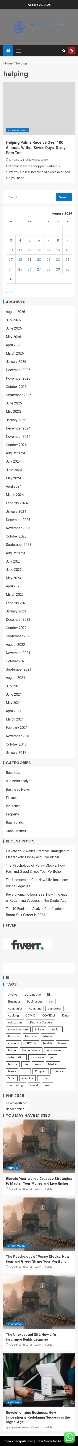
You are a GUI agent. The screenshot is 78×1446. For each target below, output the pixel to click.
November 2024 (18, 437)
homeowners (31, 1050)
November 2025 (18, 378)
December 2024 (18, 428)
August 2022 (15, 645)
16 (67, 250)
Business (13, 773)
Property (12, 814)
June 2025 (14, 403)
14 (48, 250)
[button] (18, 50)
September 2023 (18, 545)
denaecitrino (15, 1109)
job (52, 1057)
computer (54, 1008)
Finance (12, 798)
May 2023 (13, 578)
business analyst (19, 781)
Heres (62, 1043)
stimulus (27, 1078)
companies (15, 1008)
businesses (34, 1001)
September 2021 (18, 669)
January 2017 (16, 753)
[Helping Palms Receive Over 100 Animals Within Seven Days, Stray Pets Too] (39, 108)
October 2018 (16, 744)
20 (39, 259)
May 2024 (13, 478)
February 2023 (17, 603)
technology (16, 1085)
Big (49, 994)
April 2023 (13, 586)
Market (53, 1064)
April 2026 (13, 345)
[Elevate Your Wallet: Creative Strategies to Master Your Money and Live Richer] (39, 1146)
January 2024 (16, 511)
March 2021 (15, 719)
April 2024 (13, 486)
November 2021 (18, 653)
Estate (39, 1029)
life (26, 1064)
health (47, 1043)
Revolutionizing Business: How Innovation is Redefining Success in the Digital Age (38, 1417)
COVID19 (49, 1015)
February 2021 (17, 728)
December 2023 (18, 520)
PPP (25, 1071)
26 (29, 269)
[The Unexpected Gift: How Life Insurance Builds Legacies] (39, 1302)
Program (40, 1071)
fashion (55, 1029)
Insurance (13, 806)
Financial (31, 1036)
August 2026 (15, 312)
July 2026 (13, 320)
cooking (13, 1015)
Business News (17, 130)
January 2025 (16, 420)
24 (11, 269)
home (12, 1050)
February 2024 (17, 503)
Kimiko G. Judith (38, 159)
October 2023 (16, 536)
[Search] (64, 51)
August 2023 (15, 553)
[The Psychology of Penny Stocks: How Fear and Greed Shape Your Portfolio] (39, 1224)
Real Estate (14, 822)
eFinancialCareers (40, 1022)
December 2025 (18, 370)
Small (11, 1078)
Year (47, 1085)
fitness (48, 1036)
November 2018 (18, 736)
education (15, 1022)
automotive (33, 994)
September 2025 (18, 395)
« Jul (9, 292)
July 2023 (13, 561)
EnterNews (44, 1441)
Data (65, 1015)
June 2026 (14, 328)
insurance (37, 1057)
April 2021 (13, 711)
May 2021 (13, 703)
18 (20, 259)
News (12, 1071)
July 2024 (13, 461)
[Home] (8, 50)
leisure (12, 1064)
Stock (43, 1078)
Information (16, 1057)
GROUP (31, 1043)
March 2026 (15, 353)
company (35, 1008)
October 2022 (16, 628)
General (13, 1043)
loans (38, 1064)
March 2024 (15, 495)
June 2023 (14, 570)
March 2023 (15, 594)
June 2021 (14, 694)
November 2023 (18, 528)
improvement (56, 1050)
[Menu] (18, 50)
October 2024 (16, 445)
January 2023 (16, 611)
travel (34, 1085)
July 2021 (13, 686)
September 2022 (18, 636)
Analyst (13, 994)
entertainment (18, 1029)
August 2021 (15, 678)
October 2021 (16, 661)
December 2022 (18, 619)
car (51, 1001)
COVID (30, 1015)
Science (58, 1071)
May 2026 (13, 337)
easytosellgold (17, 1103)
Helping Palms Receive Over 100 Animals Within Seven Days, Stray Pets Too (35, 147)
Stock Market (16, 831)
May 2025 (13, 411)
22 (58, 259)
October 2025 (16, 387)
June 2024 (14, 470)
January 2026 (16, 362)
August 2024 (15, 453)
